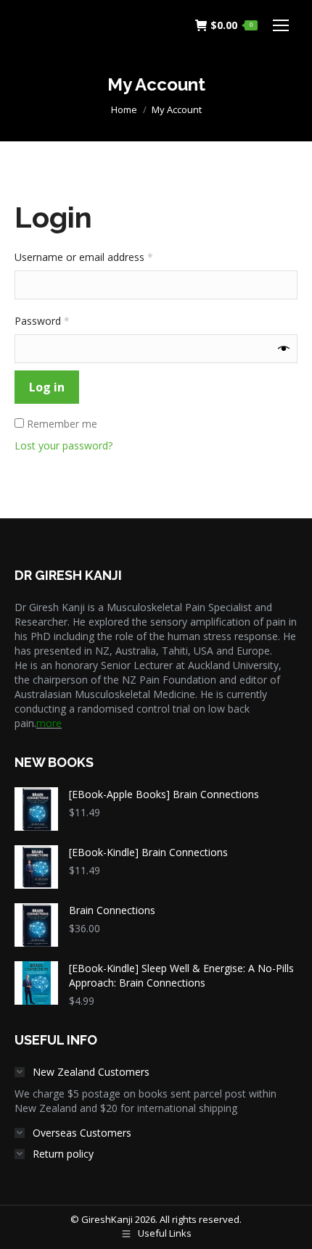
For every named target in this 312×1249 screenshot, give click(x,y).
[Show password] (284, 349)
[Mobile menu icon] (281, 25)
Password (62, 321)
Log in (47, 387)
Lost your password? (63, 445)
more (49, 723)
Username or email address (104, 257)
